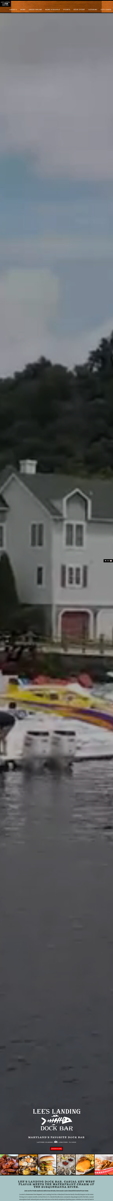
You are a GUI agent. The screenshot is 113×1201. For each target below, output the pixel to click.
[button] (13, 10)
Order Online (35, 9)
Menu (22, 9)
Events (66, 9)
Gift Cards (106, 9)
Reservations (56, 1148)
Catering (92, 9)
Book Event (79, 9)
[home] (5, 4)
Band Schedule (52, 9)
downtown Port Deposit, (34, 1194)
